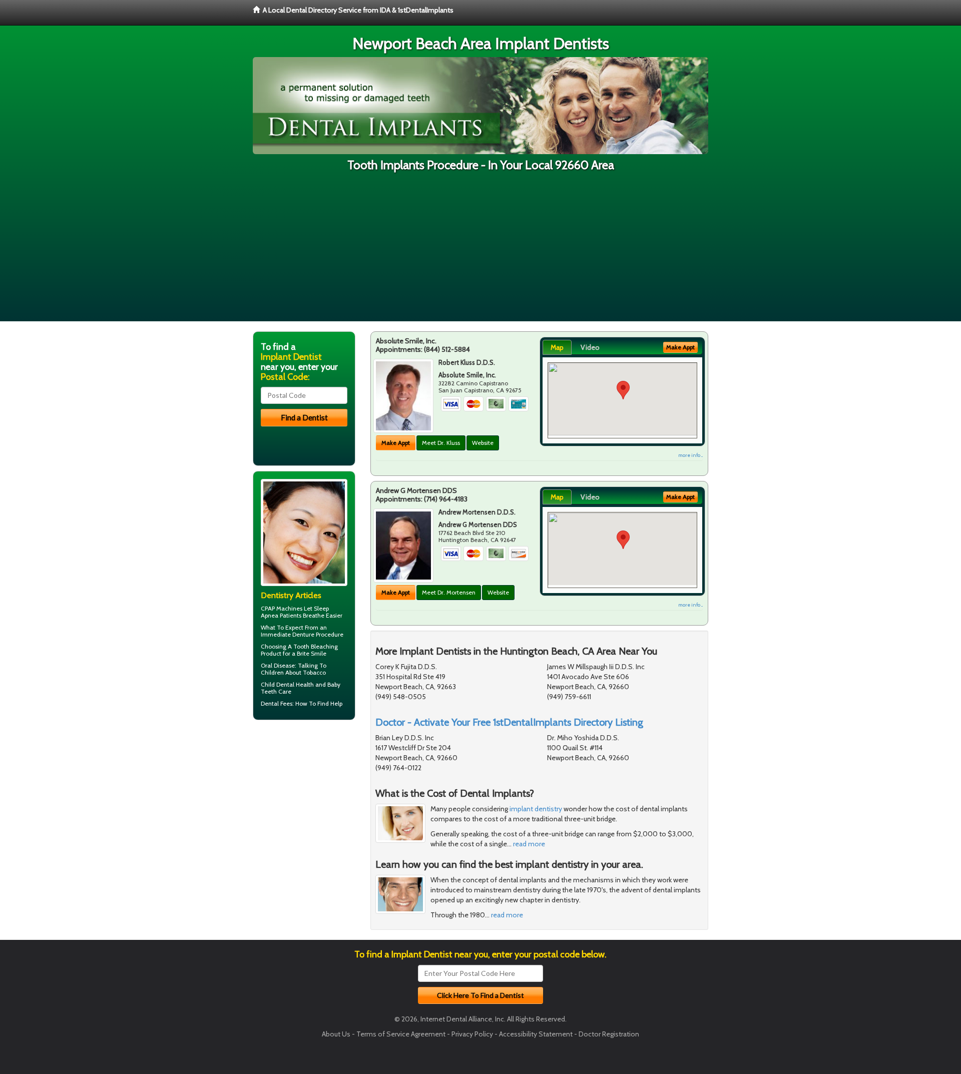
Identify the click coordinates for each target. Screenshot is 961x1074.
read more (529, 843)
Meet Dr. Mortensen (448, 592)
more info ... (690, 455)
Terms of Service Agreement (400, 1033)
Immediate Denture (287, 634)
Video (590, 347)
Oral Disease (278, 665)
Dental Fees (276, 703)
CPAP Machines (281, 608)
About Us (336, 1033)
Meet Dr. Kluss (441, 442)
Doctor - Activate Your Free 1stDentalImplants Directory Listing (509, 722)
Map (557, 347)
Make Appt (395, 442)
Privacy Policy (472, 1033)
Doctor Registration (609, 1033)
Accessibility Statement (536, 1033)
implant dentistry (536, 808)
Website (483, 442)
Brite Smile (311, 653)
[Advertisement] (480, 251)
